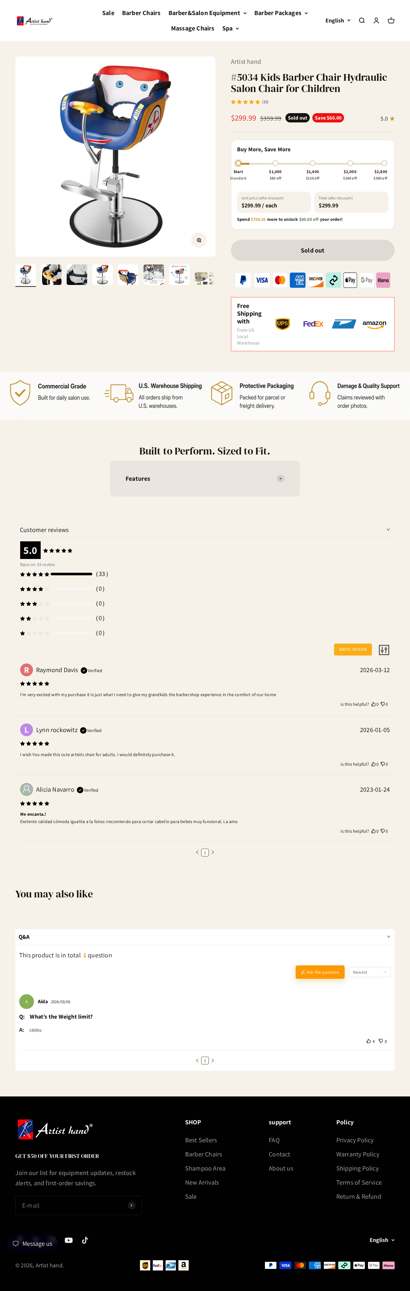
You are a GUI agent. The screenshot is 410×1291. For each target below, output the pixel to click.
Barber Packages (277, 13)
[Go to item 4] (102, 275)
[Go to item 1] (25, 275)
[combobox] (370, 972)
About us (281, 1168)
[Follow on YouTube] (68, 1240)
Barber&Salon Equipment (204, 13)
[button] (197, 852)
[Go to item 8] (205, 279)
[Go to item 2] (51, 275)
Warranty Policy (357, 1154)
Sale (108, 13)
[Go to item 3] (77, 275)
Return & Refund (358, 1196)
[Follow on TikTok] (85, 1240)
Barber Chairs (141, 13)
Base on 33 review (37, 564)
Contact (279, 1154)
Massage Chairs (193, 28)
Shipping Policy (357, 1168)
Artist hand (246, 61)
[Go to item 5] (128, 275)
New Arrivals (202, 1182)
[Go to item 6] (154, 275)
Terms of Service (359, 1182)
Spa (227, 28)
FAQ (274, 1140)
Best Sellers (201, 1140)
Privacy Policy (355, 1140)
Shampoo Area (205, 1168)
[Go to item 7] (179, 275)
